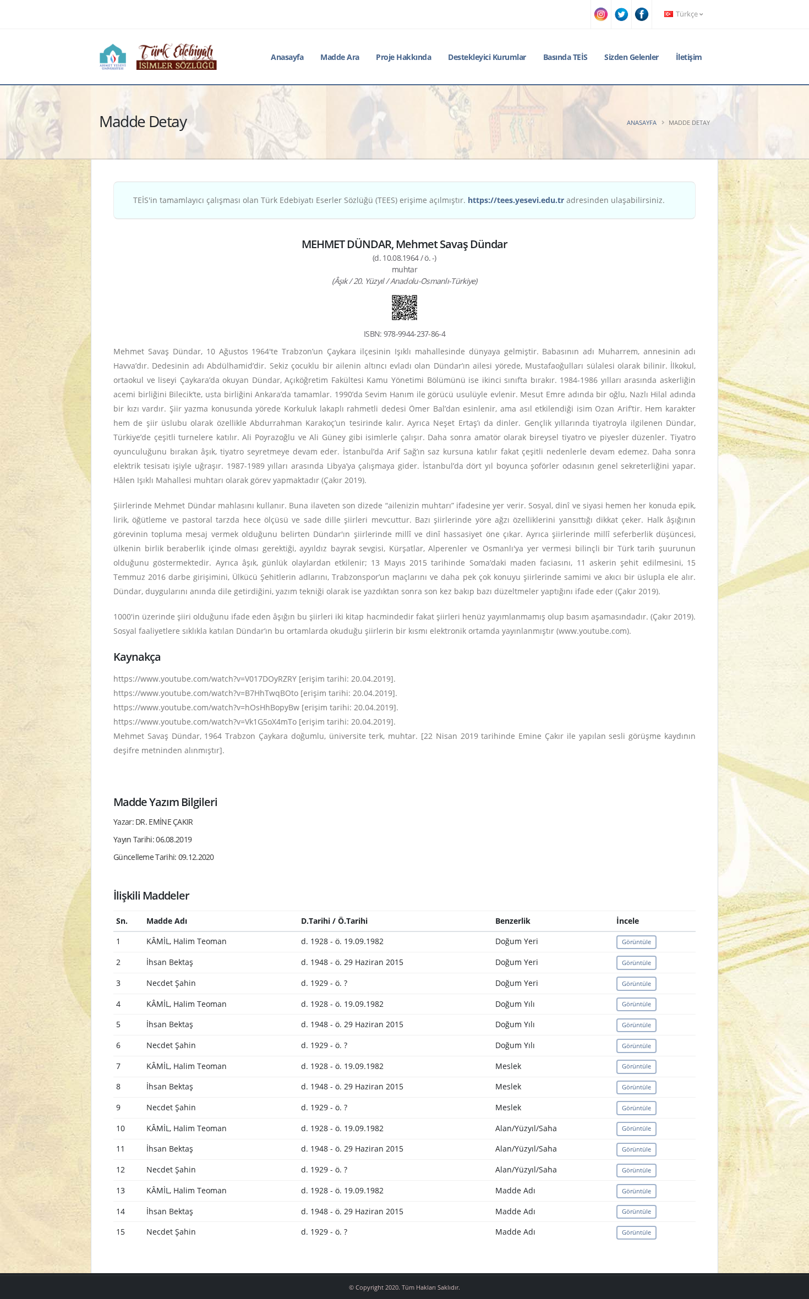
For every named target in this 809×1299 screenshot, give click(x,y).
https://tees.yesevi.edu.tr (516, 200)
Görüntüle (636, 942)
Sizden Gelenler (631, 57)
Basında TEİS (565, 57)
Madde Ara (339, 57)
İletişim (689, 57)
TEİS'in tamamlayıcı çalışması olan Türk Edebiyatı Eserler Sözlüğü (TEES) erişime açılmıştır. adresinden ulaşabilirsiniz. (399, 200)
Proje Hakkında (403, 57)
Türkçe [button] (686, 14)
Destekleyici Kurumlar (487, 57)
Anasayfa (287, 57)
